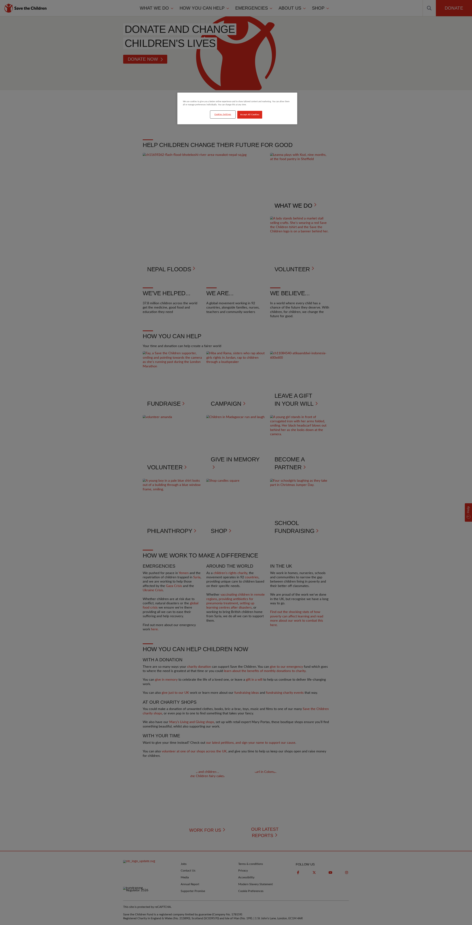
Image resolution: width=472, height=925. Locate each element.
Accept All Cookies (249, 115)
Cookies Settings (222, 114)
